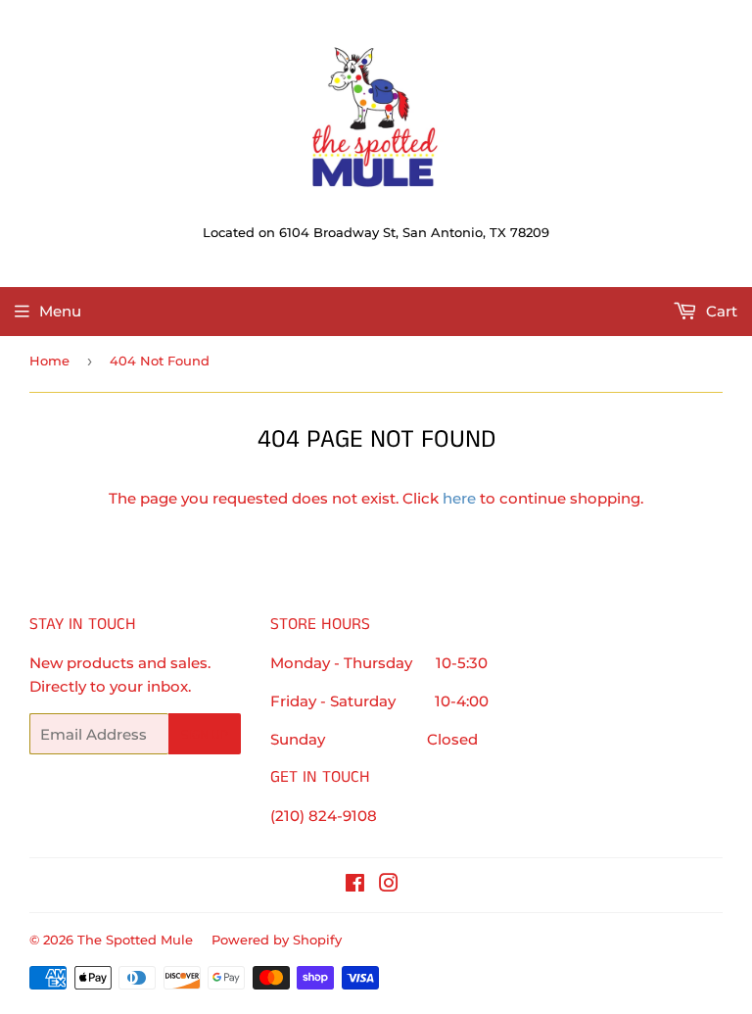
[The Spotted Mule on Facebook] (355, 885)
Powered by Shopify (277, 939)
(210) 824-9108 (323, 815)
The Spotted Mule (135, 939)
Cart (719, 311)
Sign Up (204, 734)
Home (49, 360)
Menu (60, 311)
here (459, 498)
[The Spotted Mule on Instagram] (389, 885)
